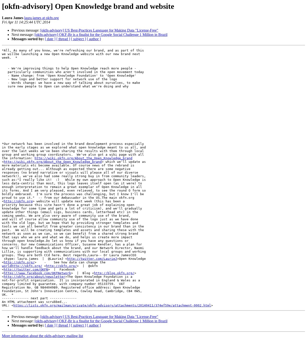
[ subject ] (78, 39)
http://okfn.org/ (19, 262)
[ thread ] (63, 39)
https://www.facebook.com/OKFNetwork (37, 273)
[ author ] (94, 39)
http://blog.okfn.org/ (114, 273)
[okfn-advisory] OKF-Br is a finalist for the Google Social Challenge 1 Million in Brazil (101, 35)
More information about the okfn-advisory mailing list (42, 336)
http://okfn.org (18, 201)
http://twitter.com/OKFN (26, 269)
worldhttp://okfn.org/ (22, 266)
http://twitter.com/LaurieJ (92, 259)
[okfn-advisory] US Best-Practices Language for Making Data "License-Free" (99, 30)
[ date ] (50, 39)
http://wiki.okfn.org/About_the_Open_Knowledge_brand (83, 158)
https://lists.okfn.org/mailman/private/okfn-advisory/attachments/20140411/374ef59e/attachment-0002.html (112, 305)
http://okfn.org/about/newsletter (34, 276)
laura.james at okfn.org (41, 18)
